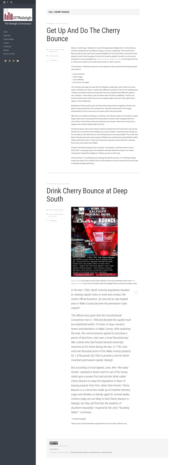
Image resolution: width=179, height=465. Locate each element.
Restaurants (53, 51)
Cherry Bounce (54, 56)
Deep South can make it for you (109, 59)
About (6, 32)
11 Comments (53, 60)
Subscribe (7, 35)
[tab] (4, 2)
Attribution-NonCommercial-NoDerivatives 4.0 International (91, 452)
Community (7, 46)
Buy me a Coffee (9, 54)
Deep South (53, 216)
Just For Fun (59, 49)
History (51, 49)
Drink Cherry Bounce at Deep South (87, 194)
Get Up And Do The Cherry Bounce (83, 34)
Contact (6, 43)
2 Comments (53, 221)
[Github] (9, 61)
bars (50, 214)
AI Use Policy (54, 449)
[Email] (18, 61)
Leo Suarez (64, 23)
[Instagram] (5, 61)
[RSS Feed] (13, 61)
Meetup (6, 50)
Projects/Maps (9, 39)
